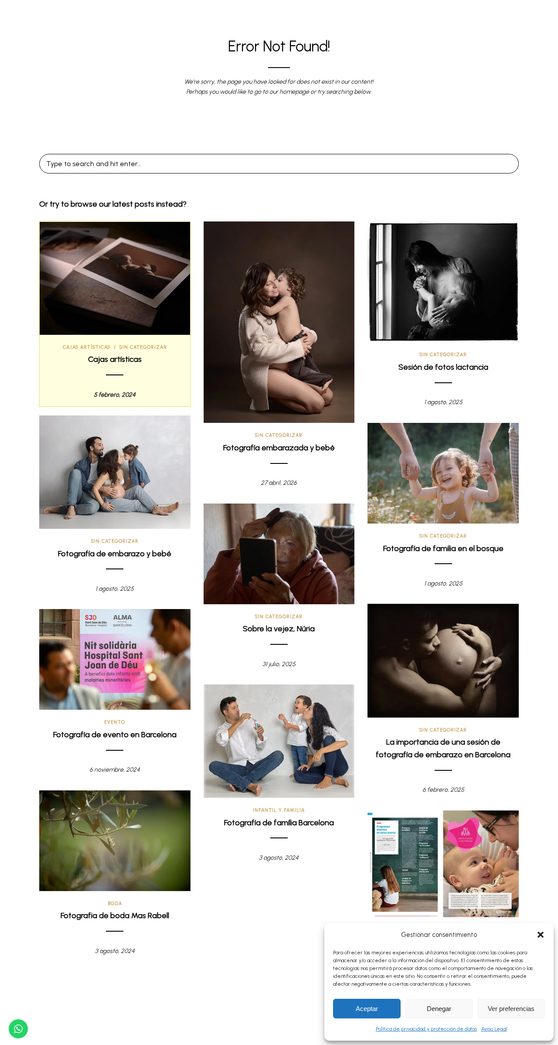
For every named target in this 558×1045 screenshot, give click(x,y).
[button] (540, 934)
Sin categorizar (143, 347)
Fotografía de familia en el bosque (443, 548)
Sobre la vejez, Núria (279, 628)
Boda (115, 903)
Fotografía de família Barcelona (279, 822)
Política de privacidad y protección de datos (426, 1029)
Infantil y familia (279, 810)
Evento (114, 722)
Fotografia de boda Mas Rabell (115, 915)
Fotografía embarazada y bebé (279, 448)
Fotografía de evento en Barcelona (115, 734)
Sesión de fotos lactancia (443, 367)
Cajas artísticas (86, 347)
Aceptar (367, 1008)
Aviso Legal (494, 1029)
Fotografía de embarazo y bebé (114, 553)
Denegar (439, 1008)
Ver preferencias (511, 1008)
